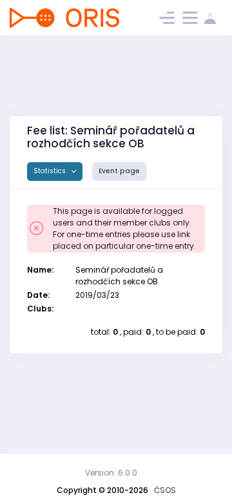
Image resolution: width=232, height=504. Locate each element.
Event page (119, 171)
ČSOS (165, 490)
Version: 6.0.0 (111, 472)
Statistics (51, 171)
